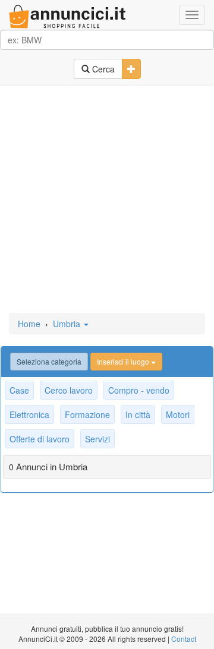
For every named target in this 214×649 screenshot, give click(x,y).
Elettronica (29, 414)
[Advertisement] (107, 200)
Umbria (68, 324)
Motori (178, 414)
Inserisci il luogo (124, 361)
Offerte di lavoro (40, 439)
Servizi (97, 439)
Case (19, 390)
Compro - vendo (138, 390)
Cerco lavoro (69, 390)
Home (29, 324)
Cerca (102, 69)
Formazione (87, 414)
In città (137, 414)
